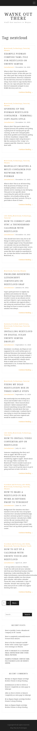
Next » (14, 603)
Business (7, 324)
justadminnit (9, 67)
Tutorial (26, 48)
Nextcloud (8, 48)
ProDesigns (23, 728)
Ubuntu (7, 50)
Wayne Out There (18, 16)
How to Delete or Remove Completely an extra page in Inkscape (17, 687)
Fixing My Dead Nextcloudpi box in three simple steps (16, 387)
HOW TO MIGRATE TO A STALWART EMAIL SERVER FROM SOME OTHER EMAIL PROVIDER (17, 653)
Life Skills (8, 216)
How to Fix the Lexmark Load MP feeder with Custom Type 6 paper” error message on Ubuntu (17, 645)
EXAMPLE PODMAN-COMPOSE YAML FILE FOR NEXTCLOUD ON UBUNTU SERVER (17, 661)
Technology (17, 48)
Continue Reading (26, 92)
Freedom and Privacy (20, 324)
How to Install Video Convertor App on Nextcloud (18, 441)
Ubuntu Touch (25, 546)
